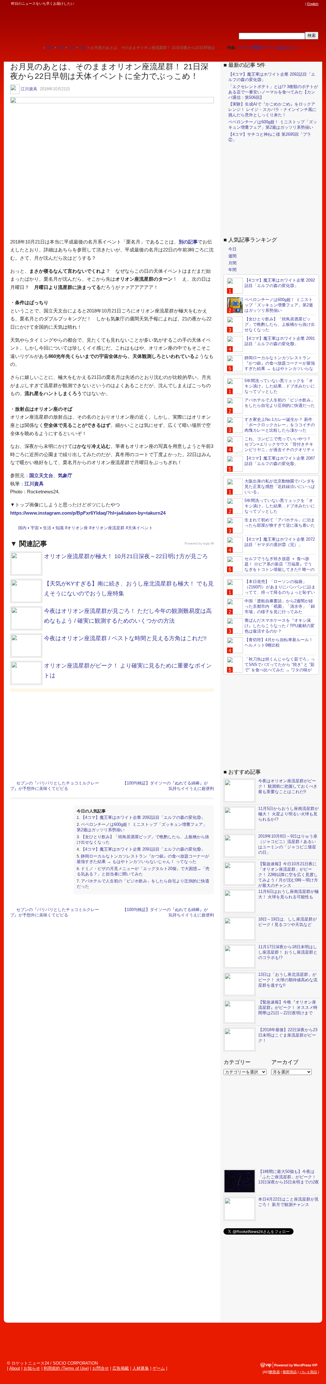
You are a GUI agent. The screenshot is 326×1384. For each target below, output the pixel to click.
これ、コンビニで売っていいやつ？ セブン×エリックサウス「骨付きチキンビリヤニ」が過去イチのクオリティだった (271, 446)
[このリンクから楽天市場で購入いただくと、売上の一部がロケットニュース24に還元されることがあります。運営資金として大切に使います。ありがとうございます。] (259, 4)
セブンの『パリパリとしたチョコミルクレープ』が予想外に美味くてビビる (54, 786)
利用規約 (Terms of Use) (66, 1368)
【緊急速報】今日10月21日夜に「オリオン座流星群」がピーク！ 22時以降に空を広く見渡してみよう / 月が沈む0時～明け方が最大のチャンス (288, 874)
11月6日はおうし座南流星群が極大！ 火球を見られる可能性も (288, 894)
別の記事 (188, 241)
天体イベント (140, 527)
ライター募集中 (251, 47)
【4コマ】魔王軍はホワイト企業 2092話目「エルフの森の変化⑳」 (143, 817)
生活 (47, 527)
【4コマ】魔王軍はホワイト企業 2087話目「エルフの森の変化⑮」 (279, 461)
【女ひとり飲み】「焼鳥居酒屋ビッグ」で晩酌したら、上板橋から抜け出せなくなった (279, 324)
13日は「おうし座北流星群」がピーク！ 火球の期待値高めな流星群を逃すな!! (287, 980)
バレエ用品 (308, 1372)
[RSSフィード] (301, 4)
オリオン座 (77, 527)
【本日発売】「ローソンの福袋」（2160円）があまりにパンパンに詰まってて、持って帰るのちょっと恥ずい (279, 587)
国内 (22, 527)
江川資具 (29, 88)
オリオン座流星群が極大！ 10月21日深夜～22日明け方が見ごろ (126, 556)
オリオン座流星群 (107, 527)
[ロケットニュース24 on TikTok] (289, 4)
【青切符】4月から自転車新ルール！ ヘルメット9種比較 (278, 642)
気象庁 (65, 475)
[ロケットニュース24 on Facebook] (271, 4)
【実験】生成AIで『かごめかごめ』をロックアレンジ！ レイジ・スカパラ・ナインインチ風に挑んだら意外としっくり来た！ (272, 109)
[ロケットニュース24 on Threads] (277, 4)
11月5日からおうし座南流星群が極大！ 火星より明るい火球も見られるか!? (288, 814)
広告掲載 (120, 1368)
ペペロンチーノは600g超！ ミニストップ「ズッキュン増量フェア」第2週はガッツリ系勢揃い (272, 125)
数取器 (274, 1372)
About (14, 1368)
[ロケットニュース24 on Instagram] (283, 4)
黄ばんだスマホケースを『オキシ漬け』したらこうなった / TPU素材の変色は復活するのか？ (279, 626)
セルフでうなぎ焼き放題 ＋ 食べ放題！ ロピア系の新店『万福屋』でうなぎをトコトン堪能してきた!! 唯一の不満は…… (271, 566)
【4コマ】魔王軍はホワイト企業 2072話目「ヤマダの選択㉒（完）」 (279, 542)
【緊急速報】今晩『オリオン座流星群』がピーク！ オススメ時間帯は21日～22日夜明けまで (287, 1007)
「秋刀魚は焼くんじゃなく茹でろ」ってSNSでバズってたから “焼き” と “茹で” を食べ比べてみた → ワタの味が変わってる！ (271, 667)
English (312, 4)
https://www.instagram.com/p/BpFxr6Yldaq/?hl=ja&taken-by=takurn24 (88, 513)
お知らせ (32, 1368)
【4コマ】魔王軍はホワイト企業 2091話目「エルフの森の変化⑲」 (143, 849)
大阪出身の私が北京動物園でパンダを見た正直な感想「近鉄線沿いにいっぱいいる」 (279, 486)
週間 (232, 256)
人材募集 (140, 1368)
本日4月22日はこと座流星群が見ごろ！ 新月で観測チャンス (288, 1202)
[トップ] (38, 47)
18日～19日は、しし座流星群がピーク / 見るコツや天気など (287, 922)
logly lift (208, 543)
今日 (232, 249)
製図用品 (290, 1372)
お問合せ (100, 1368)
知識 (59, 527)
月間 (232, 263)
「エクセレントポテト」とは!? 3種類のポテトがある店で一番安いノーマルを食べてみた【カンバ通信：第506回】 (273, 92)
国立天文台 (41, 475)
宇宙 (35, 527)
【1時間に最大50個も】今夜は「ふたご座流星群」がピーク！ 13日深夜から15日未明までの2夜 (288, 1177)
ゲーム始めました (282, 47)
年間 (232, 269)
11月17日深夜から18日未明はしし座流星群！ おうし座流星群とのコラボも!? (287, 952)
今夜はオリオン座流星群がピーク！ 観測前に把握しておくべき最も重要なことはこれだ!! (287, 786)
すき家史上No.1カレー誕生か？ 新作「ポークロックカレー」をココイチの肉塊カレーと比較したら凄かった (279, 425)
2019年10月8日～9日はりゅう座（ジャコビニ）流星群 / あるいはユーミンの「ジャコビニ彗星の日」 (287, 844)
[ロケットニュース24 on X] (265, 4)
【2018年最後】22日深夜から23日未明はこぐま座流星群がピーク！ (287, 1035)
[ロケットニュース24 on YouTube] (295, 4)
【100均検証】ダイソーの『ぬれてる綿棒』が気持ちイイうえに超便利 (168, 786)
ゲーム (158, 1368)
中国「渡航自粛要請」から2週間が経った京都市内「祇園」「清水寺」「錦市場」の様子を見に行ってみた (279, 606)
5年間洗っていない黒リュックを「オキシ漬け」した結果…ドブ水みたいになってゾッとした (279, 386)
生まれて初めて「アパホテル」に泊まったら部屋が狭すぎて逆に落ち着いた (279, 522)
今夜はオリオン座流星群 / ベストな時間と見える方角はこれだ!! (125, 638)
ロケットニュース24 (75, 23)
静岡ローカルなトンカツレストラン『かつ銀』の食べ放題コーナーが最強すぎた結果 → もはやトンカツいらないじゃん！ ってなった (143, 859)
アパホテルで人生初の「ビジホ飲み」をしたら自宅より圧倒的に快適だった (279, 403)
